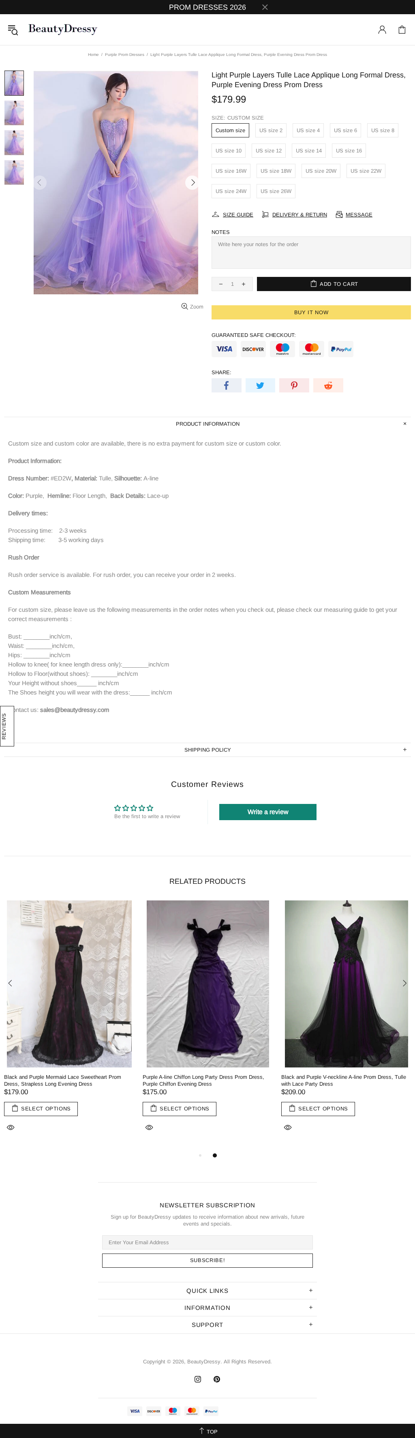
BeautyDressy (63, 29)
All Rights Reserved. (248, 1362)
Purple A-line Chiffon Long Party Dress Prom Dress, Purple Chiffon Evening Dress (203, 1080)
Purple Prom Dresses (124, 54)
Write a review (268, 811)
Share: (221, 372)
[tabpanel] (69, 1025)
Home (93, 54)
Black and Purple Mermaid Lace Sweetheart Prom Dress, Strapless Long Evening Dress (62, 1080)
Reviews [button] (4, 726)
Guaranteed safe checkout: (254, 335)
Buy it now (311, 312)
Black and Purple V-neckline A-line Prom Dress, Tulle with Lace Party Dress (343, 1080)
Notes (221, 232)
